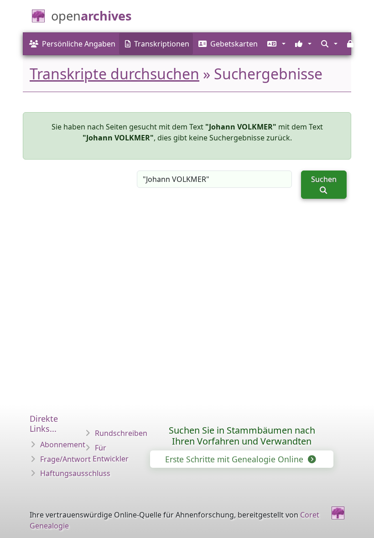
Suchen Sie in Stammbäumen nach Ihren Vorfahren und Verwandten (242, 435)
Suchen (324, 179)
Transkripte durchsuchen (114, 73)
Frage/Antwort (65, 459)
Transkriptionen (161, 44)
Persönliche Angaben (78, 44)
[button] (275, 44)
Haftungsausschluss (75, 473)
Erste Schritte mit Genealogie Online (235, 459)
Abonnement (62, 445)
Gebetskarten (234, 44)
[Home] (338, 513)
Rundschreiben (121, 433)
